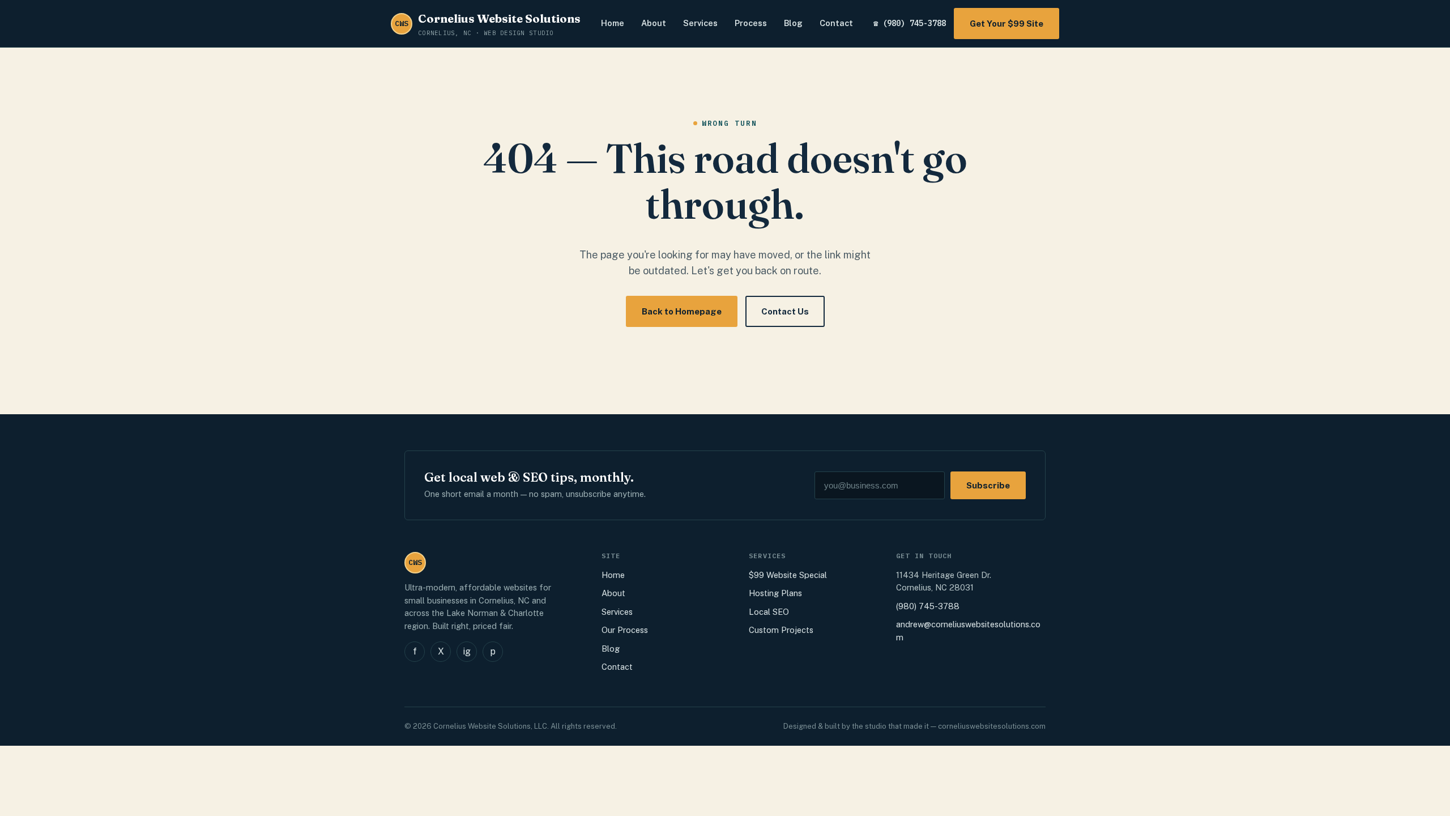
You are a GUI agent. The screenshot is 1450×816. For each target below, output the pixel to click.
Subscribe (988, 485)
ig (467, 651)
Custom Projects (781, 630)
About (653, 23)
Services (700, 23)
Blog (793, 23)
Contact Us (785, 311)
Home (612, 23)
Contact (836, 23)
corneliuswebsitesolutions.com (992, 726)
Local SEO (769, 612)
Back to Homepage (682, 311)
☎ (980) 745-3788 (909, 23)
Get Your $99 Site (1006, 23)
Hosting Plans (775, 593)
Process (751, 23)
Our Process (625, 630)
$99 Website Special (788, 575)
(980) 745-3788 (927, 606)
